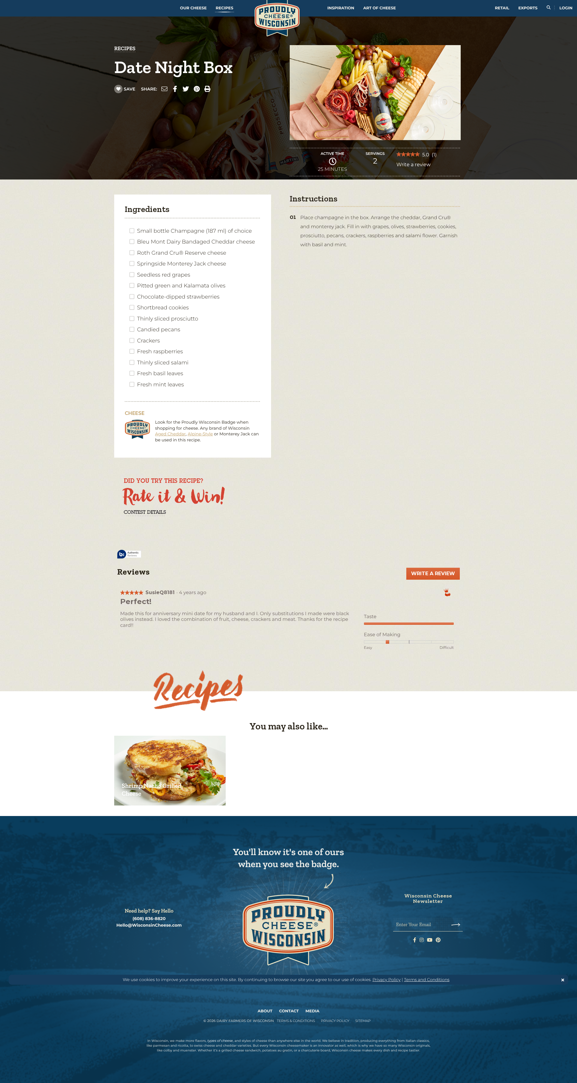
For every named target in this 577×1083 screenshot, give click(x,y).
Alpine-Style (200, 434)
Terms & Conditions (296, 1021)
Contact (289, 1011)
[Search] (549, 8)
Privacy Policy (386, 979)
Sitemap (363, 1021)
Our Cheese (193, 8)
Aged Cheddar (170, 434)
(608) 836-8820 (149, 918)
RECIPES (125, 48)
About (265, 1011)
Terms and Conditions (426, 979)
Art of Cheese (379, 8)
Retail (502, 8)
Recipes (224, 8)
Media (312, 1011)
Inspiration (340, 8)
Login (566, 8)
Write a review (413, 166)
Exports (528, 8)
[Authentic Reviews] (129, 555)
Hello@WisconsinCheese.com (149, 925)
